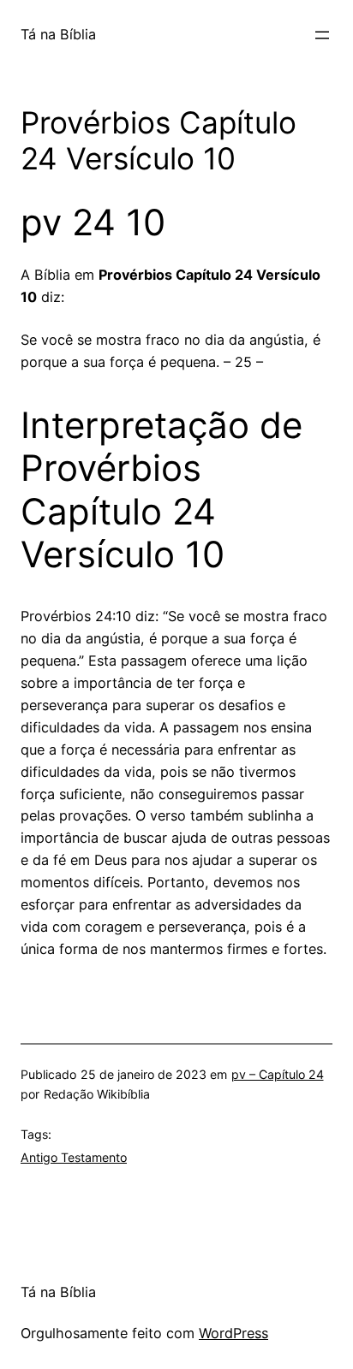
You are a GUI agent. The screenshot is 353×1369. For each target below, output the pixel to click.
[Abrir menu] (322, 35)
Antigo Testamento (74, 1157)
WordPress (233, 1333)
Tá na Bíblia (58, 34)
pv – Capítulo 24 (277, 1074)
